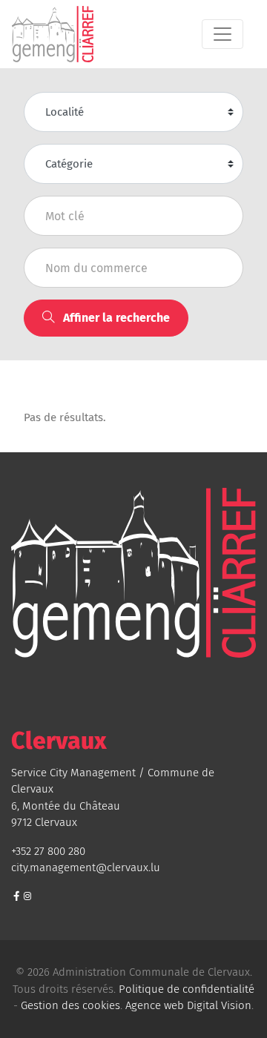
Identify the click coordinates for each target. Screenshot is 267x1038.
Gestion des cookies (70, 1005)
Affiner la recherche (115, 318)
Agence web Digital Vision (188, 1005)
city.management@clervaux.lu (85, 867)
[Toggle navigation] (222, 34)
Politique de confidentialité (186, 989)
